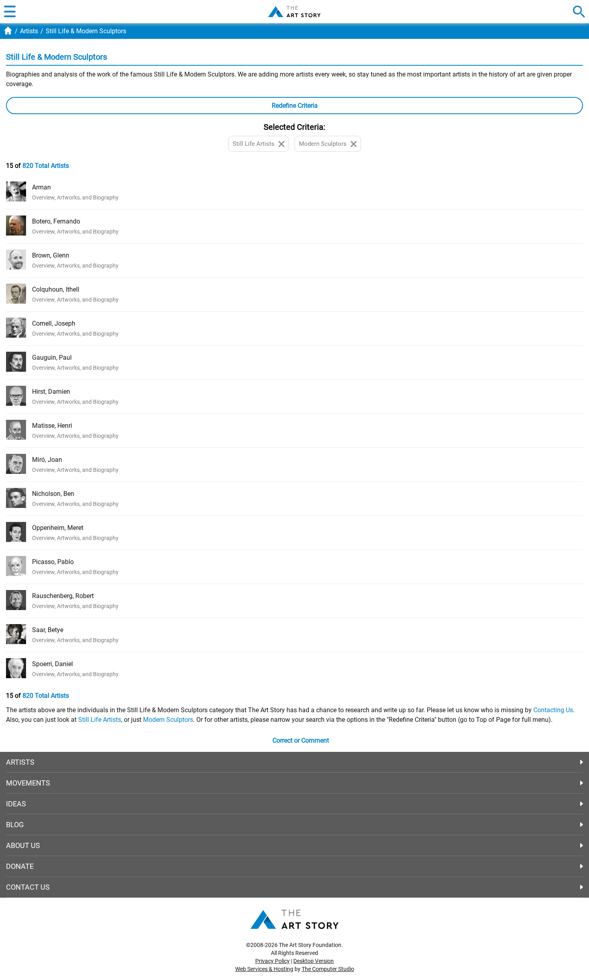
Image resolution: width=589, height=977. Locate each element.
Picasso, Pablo (53, 562)
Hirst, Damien (51, 391)
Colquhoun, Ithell (55, 289)
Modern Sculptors (168, 719)
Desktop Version (313, 961)
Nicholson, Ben (53, 494)
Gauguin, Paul (52, 357)
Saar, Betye (47, 630)
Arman (41, 187)
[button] (10, 12)
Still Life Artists (99, 719)
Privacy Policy (272, 961)
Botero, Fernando (56, 221)
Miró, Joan (47, 459)
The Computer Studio (328, 969)
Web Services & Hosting (264, 969)
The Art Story (294, 11)
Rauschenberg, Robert (63, 596)
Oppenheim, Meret (57, 528)
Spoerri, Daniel (52, 664)
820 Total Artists (45, 165)
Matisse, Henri (52, 425)
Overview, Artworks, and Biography (75, 197)
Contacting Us (553, 710)
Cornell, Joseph (53, 323)
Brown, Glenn (50, 255)
